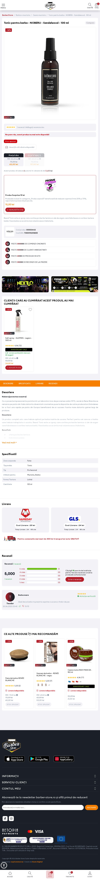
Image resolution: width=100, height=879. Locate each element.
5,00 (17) (49, 681)
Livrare (39, 383)
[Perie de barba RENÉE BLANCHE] (18, 653)
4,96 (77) (80, 677)
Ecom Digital (37, 862)
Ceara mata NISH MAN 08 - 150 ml (80, 671)
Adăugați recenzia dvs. (35, 127)
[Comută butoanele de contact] (95, 865)
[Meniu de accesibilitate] (4, 865)
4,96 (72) (18, 346)
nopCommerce (17, 862)
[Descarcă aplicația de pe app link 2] (39, 759)
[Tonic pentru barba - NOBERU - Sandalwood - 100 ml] (50, 116)
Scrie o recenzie (74, 579)
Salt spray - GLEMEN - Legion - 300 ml (18, 339)
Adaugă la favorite (30, 309)
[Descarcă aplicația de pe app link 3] (63, 759)
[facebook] (5, 818)
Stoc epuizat (13, 704)
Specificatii (25, 383)
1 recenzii (21, 127)
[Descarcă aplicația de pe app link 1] (14, 759)
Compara (90, 23)
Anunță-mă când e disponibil (21, 147)
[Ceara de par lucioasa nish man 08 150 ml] (81, 653)
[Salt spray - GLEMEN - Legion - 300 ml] (18, 321)
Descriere (8, 383)
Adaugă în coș (14, 368)
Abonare (91, 807)
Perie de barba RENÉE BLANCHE (14, 679)
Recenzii (53, 383)
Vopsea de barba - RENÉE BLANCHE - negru (47, 674)
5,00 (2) (17, 686)
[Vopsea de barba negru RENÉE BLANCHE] (49, 653)
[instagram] (11, 818)
